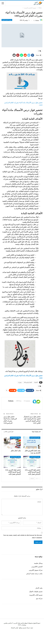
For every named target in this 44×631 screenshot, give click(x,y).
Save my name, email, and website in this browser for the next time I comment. (22, 536)
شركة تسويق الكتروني (35, 570)
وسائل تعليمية (38, 563)
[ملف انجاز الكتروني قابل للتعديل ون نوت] (31, 443)
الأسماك (36, 382)
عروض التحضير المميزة (7, 20)
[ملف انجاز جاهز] (12, 443)
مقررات (19, 382)
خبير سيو (39, 613)
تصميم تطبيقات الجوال (35, 591)
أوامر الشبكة (14, 628)
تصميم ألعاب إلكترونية (35, 595)
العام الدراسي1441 (28, 382)
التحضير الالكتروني (36, 566)
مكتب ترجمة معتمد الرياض (34, 573)
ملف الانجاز (39, 588)
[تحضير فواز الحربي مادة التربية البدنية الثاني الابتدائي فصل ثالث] (31, 462)
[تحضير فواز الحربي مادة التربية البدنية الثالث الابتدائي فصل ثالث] (12, 462)
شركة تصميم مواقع (24, 628)
